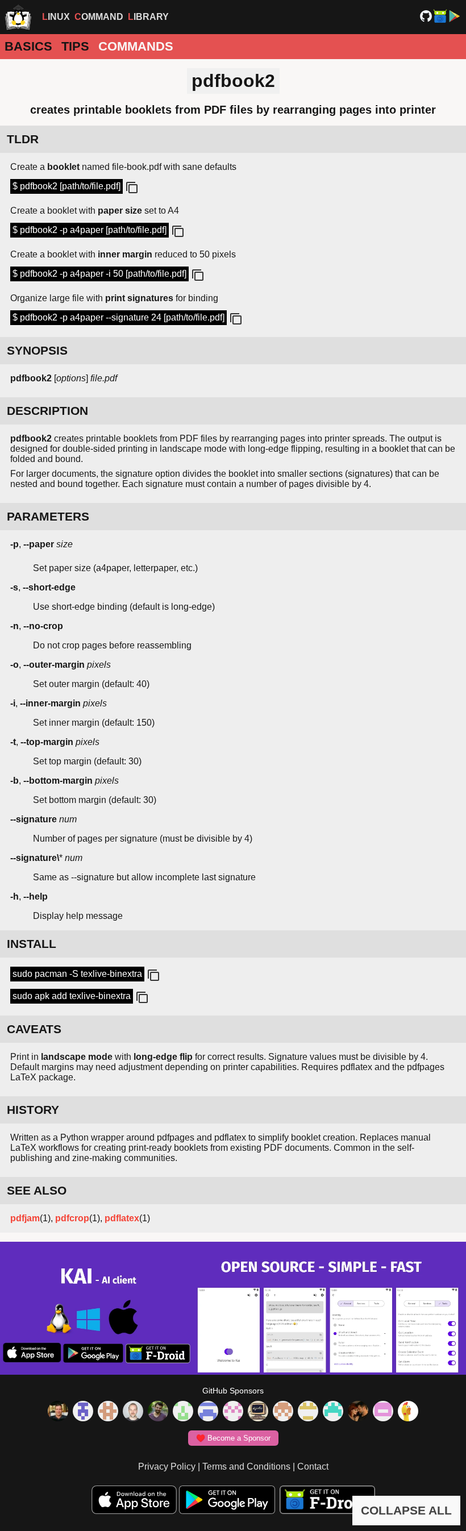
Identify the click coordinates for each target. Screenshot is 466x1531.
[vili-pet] (258, 1412)
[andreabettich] (158, 1412)
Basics (28, 46)
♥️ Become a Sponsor (233, 1438)
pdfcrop (72, 1218)
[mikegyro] (58, 1412)
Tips (75, 46)
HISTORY (33, 1109)
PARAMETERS (48, 516)
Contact (312, 1466)
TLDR (23, 138)
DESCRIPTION (47, 410)
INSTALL (31, 943)
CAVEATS (34, 1028)
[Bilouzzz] (108, 1412)
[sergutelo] (408, 1412)
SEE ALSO (36, 1190)
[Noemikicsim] (358, 1412)
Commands (135, 46)
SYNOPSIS (37, 350)
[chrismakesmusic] (283, 1412)
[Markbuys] (333, 1412)
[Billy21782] (383, 1412)
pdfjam (25, 1218)
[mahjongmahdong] (233, 1412)
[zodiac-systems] (83, 1412)
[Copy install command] (152, 975)
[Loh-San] (308, 1412)
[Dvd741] (183, 1412)
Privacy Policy (166, 1466)
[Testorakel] (133, 1412)
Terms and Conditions (246, 1466)
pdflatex (122, 1218)
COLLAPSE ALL (406, 1510)
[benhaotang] (208, 1412)
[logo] (18, 17)
